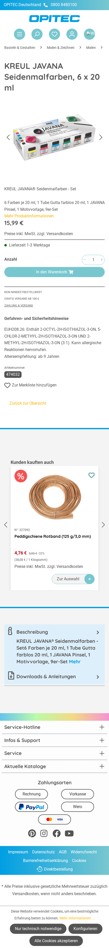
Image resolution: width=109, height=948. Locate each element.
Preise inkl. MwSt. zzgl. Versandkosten (38, 233)
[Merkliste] (54, 34)
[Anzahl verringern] (84, 260)
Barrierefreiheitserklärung (45, 860)
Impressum (18, 852)
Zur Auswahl (68, 578)
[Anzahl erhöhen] (101, 260)
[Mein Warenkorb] (89, 34)
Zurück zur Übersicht (27, 403)
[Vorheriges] (8, 137)
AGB (63, 852)
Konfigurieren (85, 928)
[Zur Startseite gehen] (54, 18)
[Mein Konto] (72, 34)
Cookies (79, 860)
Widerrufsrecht (84, 852)
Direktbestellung (58, 869)
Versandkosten (25, 893)
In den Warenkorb (51, 272)
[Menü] (19, 34)
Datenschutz (43, 852)
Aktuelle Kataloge (25, 766)
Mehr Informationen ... (77, 918)
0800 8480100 (64, 4)
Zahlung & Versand (18, 305)
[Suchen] (37, 34)
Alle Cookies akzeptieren (56, 940)
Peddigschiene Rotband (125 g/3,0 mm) (52, 536)
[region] (54, 525)
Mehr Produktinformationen (29, 216)
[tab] (54, 646)
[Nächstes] (101, 137)
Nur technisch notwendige (38, 928)
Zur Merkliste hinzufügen (34, 385)
